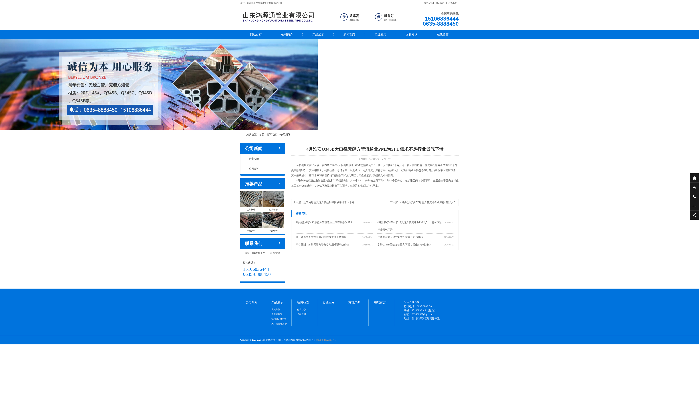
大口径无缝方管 (279, 323)
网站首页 (256, 34)
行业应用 (380, 34)
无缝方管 (275, 309)
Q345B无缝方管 (279, 319)
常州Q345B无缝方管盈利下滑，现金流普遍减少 (404, 244)
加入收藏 (440, 3)
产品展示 (318, 34)
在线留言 (428, 3)
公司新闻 (285, 134)
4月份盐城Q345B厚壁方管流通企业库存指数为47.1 (428, 202)
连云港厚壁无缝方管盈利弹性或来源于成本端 (328, 202)
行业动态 (254, 158)
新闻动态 (349, 34)
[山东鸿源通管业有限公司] (286, 17)
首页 (261, 134)
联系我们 (453, 3)
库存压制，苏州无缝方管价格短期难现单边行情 (322, 244)
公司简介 (287, 34)
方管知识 (411, 34)
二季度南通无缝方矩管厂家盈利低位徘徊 (400, 237)
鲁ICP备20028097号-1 (326, 340)
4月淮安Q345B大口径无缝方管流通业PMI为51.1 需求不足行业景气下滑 (409, 226)
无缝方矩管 (276, 314)
